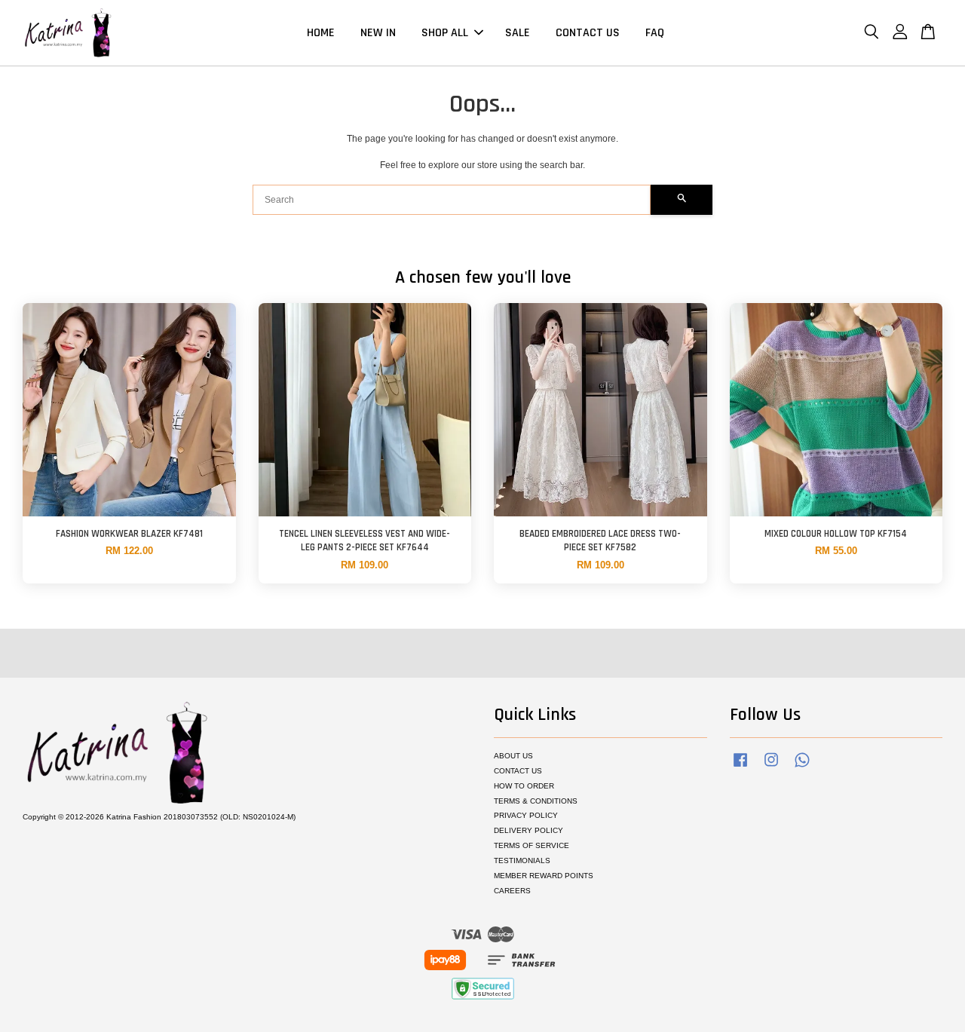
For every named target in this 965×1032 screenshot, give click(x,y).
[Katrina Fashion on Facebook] (740, 768)
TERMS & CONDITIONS (535, 801)
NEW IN (378, 33)
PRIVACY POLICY (526, 815)
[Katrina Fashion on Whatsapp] (802, 768)
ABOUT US (513, 756)
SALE (517, 33)
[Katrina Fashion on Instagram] (771, 768)
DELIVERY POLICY (528, 830)
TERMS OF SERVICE (531, 845)
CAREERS (512, 891)
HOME (321, 33)
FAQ (654, 33)
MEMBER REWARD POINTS (543, 875)
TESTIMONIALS (522, 860)
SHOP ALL (444, 33)
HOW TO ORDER (524, 786)
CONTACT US (588, 33)
